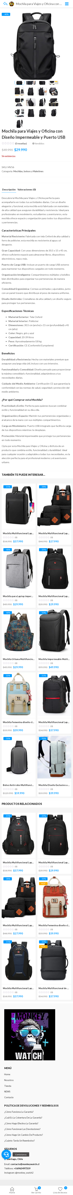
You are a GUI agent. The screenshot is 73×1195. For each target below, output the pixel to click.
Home (12, 1192)
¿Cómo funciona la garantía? (19, 1111)
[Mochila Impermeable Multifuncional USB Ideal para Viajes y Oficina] (54, 611)
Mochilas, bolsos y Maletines (28, 171)
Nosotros (9, 1080)
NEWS (7, 1091)
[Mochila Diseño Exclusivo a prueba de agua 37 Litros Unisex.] (54, 737)
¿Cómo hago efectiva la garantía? (21, 1123)
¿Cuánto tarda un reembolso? (19, 1140)
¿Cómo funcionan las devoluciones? (22, 1129)
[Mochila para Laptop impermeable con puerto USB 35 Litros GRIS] (19, 548)
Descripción (9, 189)
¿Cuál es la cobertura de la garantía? (23, 1117)
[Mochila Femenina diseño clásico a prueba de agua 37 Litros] (19, 674)
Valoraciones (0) (26, 189)
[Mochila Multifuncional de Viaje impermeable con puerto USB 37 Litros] (54, 940)
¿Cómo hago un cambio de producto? (23, 1134)
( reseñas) (21, 143)
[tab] (9, 190)
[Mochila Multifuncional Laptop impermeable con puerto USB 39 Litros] (54, 674)
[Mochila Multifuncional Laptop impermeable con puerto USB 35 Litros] (19, 485)
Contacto (9, 1097)
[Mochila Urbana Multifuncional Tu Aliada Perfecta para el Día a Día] (19, 611)
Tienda (7, 1086)
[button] (6, 1154)
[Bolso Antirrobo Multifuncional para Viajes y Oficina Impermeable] (19, 737)
